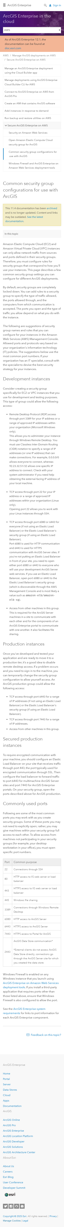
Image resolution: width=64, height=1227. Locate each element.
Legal (25, 1220)
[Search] (45, 5)
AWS (6, 55)
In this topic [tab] (11, 233)
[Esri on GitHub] (16, 1206)
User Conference (13, 1182)
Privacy (53, 1216)
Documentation (12, 1106)
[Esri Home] (10, 1194)
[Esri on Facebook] (11, 1206)
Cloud (6, 1095)
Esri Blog (8, 1177)
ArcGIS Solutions (13, 1146)
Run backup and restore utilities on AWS (28, 118)
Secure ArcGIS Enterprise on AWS (26, 59)
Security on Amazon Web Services (28, 132)
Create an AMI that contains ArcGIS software (30, 103)
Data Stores (10, 1089)
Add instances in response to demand (27, 110)
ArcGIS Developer (13, 1141)
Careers (7, 1171)
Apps (6, 1100)
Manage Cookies (12, 1220)
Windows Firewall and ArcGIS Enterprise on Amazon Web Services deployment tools (33, 165)
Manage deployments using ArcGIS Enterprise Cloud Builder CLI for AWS (31, 82)
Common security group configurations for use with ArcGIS (33, 154)
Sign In (57, 5)
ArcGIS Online (11, 1119)
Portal (6, 1079)
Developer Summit (14, 1187)
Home (6, 1073)
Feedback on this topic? (46, 1034)
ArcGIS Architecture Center (19, 1152)
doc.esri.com (13, 48)
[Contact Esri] (22, 1206)
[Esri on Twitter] (5, 1206)
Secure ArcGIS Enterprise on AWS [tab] (28, 125)
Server (7, 1084)
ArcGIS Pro (9, 1125)
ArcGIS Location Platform (18, 1136)
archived (52, 208)
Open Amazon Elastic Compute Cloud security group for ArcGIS (31, 142)
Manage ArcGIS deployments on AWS (34, 55)
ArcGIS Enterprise (19, 5)
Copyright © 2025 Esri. (15, 1216)
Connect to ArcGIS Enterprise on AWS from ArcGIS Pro (29, 94)
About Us (8, 1166)
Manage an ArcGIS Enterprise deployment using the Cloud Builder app (29, 70)
